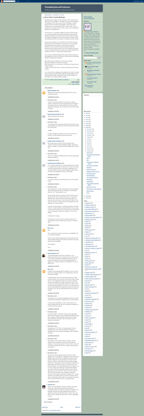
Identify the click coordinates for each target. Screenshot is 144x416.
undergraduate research (91, 340)
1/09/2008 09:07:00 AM (53, 97)
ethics (86, 258)
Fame (88, 193)
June (88, 141)
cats (86, 236)
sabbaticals (88, 311)
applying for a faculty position (92, 217)
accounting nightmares (90, 209)
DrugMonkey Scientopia (93, 70)
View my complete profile (91, 52)
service (87, 319)
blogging (87, 225)
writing (86, 352)
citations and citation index (91, 238)
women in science (89, 346)
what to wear (88, 342)
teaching (87, 330)
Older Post (77, 407)
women (87, 344)
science (87, 315)
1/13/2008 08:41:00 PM (53, 399)
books (86, 227)
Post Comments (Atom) (54, 410)
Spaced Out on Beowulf (92, 165)
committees (88, 242)
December (89, 129)
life (86, 289)
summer (87, 326)
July (88, 139)
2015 (87, 113)
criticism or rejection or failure (92, 248)
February (89, 149)
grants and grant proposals (91, 278)
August (89, 137)
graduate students (89, 276)
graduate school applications (92, 274)
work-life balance (89, 350)
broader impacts (89, 229)
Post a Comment (48, 402)
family (86, 264)
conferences (88, 244)
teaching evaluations (90, 332)
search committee (89, 317)
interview (87, 280)
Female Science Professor (54, 114)
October (89, 133)
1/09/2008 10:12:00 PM (53, 266)
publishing (87, 305)
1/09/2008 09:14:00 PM (53, 250)
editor (86, 254)
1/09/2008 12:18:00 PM (53, 111)
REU (88, 160)
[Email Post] (77, 79)
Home (61, 407)
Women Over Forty (91, 187)
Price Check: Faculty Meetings (94, 189)
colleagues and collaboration (92, 240)
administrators (88, 213)
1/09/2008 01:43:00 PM (53, 138)
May (88, 143)
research (87, 307)
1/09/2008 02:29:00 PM (53, 184)
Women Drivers (90, 191)
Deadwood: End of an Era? (93, 171)
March (88, 147)
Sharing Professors (91, 169)
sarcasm (87, 313)
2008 (87, 127)
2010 (87, 123)
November (89, 131)
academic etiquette (89, 205)
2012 (87, 119)
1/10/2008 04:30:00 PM (53, 335)
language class (88, 284)
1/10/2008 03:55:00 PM (53, 323)
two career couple (89, 338)
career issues (88, 233)
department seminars (90, 252)
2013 (87, 117)
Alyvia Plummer (52, 253)
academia (87, 203)
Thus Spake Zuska (91, 81)
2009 (87, 125)
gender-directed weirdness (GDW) (93, 269)
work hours (87, 348)
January (89, 151)
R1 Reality (89, 167)
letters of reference (89, 286)
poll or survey (88, 301)
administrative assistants (91, 211)
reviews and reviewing (90, 309)
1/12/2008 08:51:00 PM (53, 381)
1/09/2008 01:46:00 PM (53, 150)
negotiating (87, 297)
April (88, 145)
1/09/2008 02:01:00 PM (53, 160)
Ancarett (50, 384)
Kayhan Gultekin (52, 90)
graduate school (89, 272)
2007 (87, 196)
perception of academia (90, 299)
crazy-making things (90, 246)
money (86, 295)
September (89, 135)
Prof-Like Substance (92, 78)
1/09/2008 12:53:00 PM (53, 119)
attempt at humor (89, 219)
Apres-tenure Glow (91, 173)
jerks (86, 282)
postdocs (87, 303)
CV (86, 250)
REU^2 (88, 158)
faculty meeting (75, 84)
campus (87, 231)
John (49, 269)
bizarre (86, 223)
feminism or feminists (90, 267)
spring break (88, 324)
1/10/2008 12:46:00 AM (53, 293)
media (86, 291)
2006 (87, 198)
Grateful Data (90, 181)
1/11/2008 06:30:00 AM (53, 350)
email (86, 256)
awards (87, 221)
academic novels (89, 207)
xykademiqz (90, 85)
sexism (87, 322)
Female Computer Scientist (94, 74)
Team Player (90, 152)
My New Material (91, 175)
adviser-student (89, 215)
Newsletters (89, 179)
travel (86, 336)
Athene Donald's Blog (92, 66)
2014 (87, 115)
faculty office (88, 262)
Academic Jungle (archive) (94, 62)
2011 (87, 121)
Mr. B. (49, 228)
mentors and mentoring (90, 293)
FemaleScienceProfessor (57, 7)
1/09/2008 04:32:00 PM (53, 225)
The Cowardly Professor (92, 177)
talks (86, 328)
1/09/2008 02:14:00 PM (53, 174)
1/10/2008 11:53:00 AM (53, 309)
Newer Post (45, 407)
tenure (86, 334)
